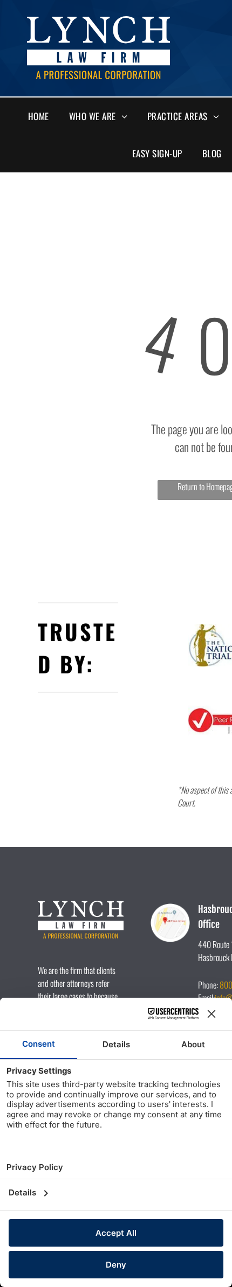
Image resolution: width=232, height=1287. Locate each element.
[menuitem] (42, 116)
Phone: (208, 984)
